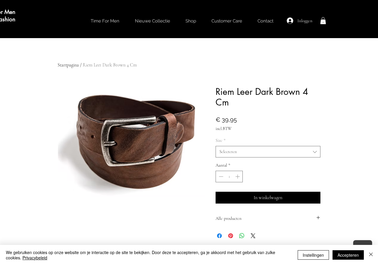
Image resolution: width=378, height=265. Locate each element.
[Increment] (238, 176)
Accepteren (348, 255)
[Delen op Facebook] (219, 235)
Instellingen (313, 255)
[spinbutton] (229, 176)
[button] (323, 20)
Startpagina (68, 65)
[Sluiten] (370, 255)
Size (221, 140)
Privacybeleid (34, 258)
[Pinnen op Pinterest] (230, 235)
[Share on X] (253, 235)
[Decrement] (220, 176)
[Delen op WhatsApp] (241, 235)
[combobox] (268, 151)
